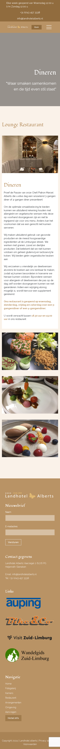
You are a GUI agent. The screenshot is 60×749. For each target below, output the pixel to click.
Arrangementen (13, 702)
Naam (8, 512)
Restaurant (10, 697)
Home (8, 683)
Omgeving (10, 707)
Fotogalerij (10, 688)
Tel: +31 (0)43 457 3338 (17, 578)
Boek (36, 27)
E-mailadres (11, 526)
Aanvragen (10, 712)
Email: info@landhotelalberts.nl (21, 574)
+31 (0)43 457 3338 (30, 12)
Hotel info (13, 718)
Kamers (9, 693)
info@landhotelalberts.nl (30, 18)
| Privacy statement (48, 740)
